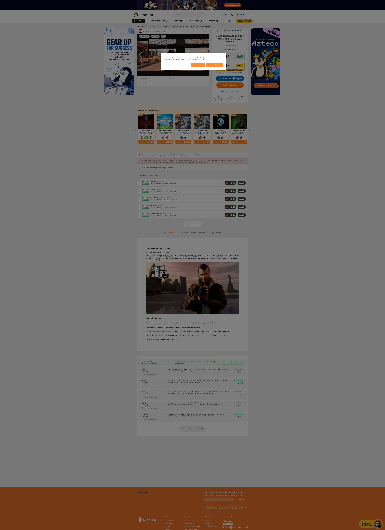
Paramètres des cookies (171, 65)
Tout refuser (197, 65)
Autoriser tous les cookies (214, 65)
